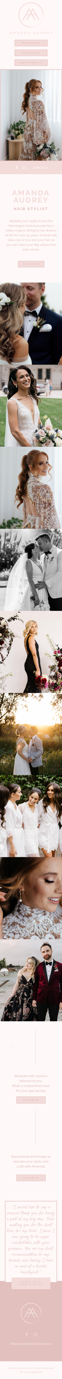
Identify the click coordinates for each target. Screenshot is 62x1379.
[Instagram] (24, 167)
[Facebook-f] (16, 167)
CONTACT (41, 167)
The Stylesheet (34, 1372)
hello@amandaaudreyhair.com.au (31, 1343)
